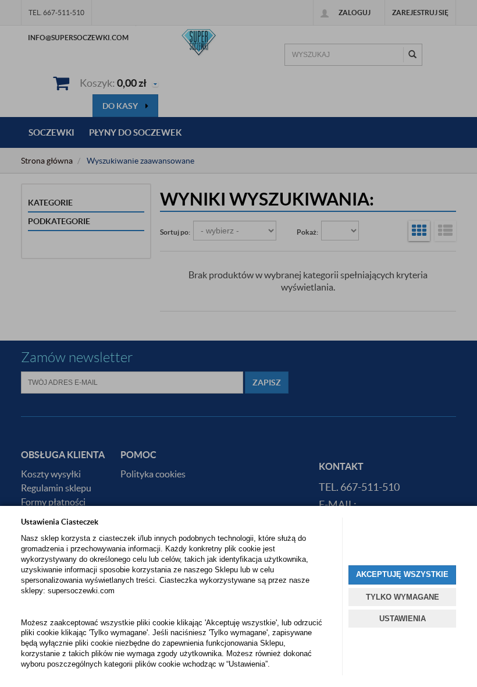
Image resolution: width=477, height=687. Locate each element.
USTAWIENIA (402, 618)
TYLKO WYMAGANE (402, 597)
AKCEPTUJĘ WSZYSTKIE (402, 574)
